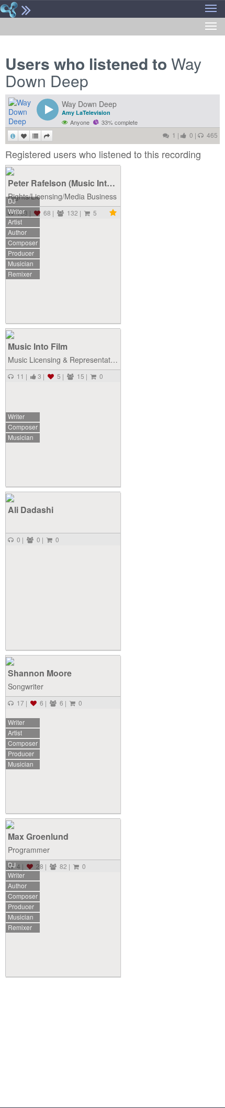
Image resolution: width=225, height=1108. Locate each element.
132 (71, 212)
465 (211, 134)
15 (79, 376)
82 (62, 866)
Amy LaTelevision (86, 112)
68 (45, 212)
